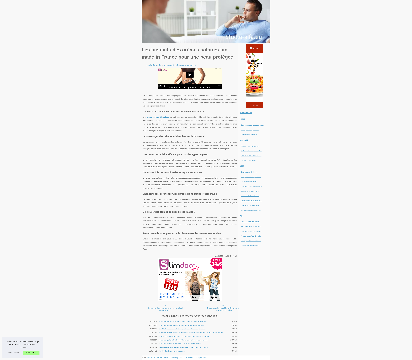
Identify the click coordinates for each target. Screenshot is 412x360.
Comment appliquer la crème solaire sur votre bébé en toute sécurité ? (165, 309)
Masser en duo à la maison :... (251, 156)
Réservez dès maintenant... (250, 146)
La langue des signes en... (250, 130)
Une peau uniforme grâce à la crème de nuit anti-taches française (181, 325)
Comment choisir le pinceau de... (252, 186)
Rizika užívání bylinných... (249, 134)
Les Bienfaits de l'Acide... (249, 181)
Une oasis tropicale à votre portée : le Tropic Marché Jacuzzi (180, 343)
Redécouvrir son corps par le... (251, 151)
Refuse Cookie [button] (13, 353)
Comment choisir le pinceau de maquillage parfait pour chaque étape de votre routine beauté (191, 332)
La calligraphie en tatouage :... (251, 245)
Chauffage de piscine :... (249, 172)
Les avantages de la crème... (251, 210)
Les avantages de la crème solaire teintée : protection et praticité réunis (183, 347)
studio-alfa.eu (152, 65)
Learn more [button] (22, 347)
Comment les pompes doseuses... (252, 125)
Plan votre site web (162, 357)
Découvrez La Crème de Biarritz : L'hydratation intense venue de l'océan (223, 309)
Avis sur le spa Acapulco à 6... (251, 236)
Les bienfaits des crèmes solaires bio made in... (180, 65)
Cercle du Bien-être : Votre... (250, 222)
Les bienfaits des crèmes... (250, 196)
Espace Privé (202, 357)
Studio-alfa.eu (151, 357)
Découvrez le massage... (249, 160)
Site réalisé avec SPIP (190, 357)
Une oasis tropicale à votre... (250, 205)
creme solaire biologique (158, 117)
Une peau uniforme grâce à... (251, 177)
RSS (180, 357)
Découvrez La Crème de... (250, 191)
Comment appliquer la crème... (251, 201)
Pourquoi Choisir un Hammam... (252, 226)
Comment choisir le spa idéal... (251, 231)
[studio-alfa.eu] (206, 21)
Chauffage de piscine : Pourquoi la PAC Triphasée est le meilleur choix (183, 321)
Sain (160, 65)
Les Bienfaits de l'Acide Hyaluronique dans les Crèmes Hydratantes (182, 329)
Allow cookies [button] (31, 353)
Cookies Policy (173, 357)
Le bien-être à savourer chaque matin (172, 351)
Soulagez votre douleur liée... (251, 241)
